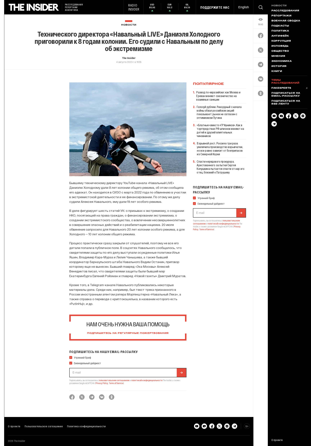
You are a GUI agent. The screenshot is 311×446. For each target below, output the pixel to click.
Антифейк (280, 36)
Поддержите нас (214, 7)
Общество (280, 51)
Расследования (285, 11)
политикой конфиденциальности (147, 380)
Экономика (281, 61)
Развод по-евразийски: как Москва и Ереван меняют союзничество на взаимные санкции (218, 95)
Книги (276, 71)
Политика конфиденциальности (86, 426)
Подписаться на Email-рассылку (285, 94)
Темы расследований (285, 81)
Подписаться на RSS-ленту (285, 102)
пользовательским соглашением (114, 380)
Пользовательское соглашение (44, 426)
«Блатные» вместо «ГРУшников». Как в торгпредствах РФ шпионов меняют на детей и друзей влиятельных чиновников (220, 130)
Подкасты (280, 26)
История (279, 66)
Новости (128, 25)
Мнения (278, 56)
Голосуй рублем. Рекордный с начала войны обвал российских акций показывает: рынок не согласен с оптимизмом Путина (219, 112)
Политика (280, 31)
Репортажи (281, 16)
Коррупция (281, 41)
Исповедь (280, 46)
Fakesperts (281, 88)
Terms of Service (116, 383)
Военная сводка (285, 21)
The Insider (129, 57)
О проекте (14, 426)
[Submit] (181, 372)
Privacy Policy (102, 383)
